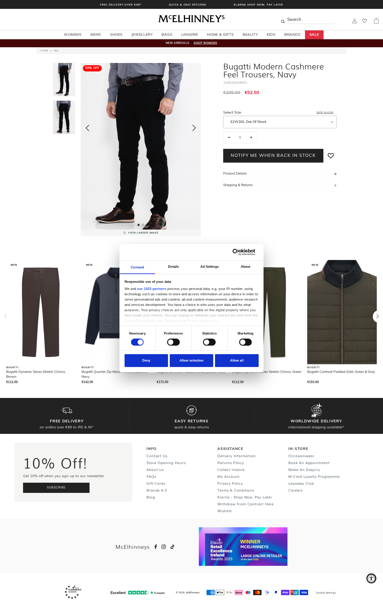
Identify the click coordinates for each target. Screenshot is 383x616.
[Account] (354, 22)
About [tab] (245, 266)
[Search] (282, 19)
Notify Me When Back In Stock (273, 156)
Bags (167, 35)
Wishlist (224, 510)
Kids (271, 35)
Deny (146, 360)
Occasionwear (301, 455)
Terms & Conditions (235, 490)
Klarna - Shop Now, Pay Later (244, 497)
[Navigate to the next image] (194, 129)
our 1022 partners (151, 289)
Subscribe (56, 487)
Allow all (237, 360)
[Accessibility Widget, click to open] (371, 578)
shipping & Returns (238, 185)
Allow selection (192, 360)
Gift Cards (156, 483)
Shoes (116, 35)
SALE (314, 35)
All (56, 50)
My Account (228, 476)
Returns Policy (230, 462)
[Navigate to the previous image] (87, 127)
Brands (292, 35)
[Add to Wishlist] (331, 156)
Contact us (157, 455)
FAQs (151, 476)
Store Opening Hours (166, 462)
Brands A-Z (157, 490)
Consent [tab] (137, 267)
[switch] (173, 342)
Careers (295, 490)
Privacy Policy (230, 483)
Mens (95, 35)
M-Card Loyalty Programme (314, 476)
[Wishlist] (364, 22)
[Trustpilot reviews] (138, 593)
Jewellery (142, 35)
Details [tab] (173, 266)
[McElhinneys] (191, 21)
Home (44, 50)
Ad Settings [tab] (209, 266)
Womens (73, 35)
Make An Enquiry (304, 469)
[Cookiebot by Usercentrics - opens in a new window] (239, 252)
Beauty (250, 35)
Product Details (235, 173)
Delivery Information (236, 455)
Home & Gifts (220, 35)
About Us (155, 469)
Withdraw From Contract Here (245, 503)
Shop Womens (205, 43)
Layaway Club (301, 483)
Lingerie (189, 35)
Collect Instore (230, 469)
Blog (151, 497)
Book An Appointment (309, 462)
